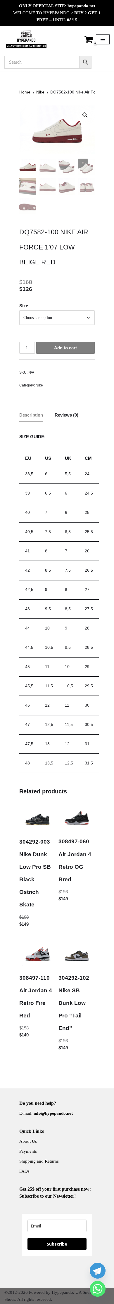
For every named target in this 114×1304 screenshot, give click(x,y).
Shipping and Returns (39, 1161)
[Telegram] (98, 1271)
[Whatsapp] (98, 1289)
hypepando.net (81, 6)
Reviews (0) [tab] (66, 414)
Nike (40, 92)
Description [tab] (31, 414)
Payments (28, 1151)
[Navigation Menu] (103, 39)
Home (24, 92)
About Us (28, 1141)
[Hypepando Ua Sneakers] (26, 39)
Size (23, 305)
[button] (85, 115)
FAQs (24, 1171)
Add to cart (65, 347)
